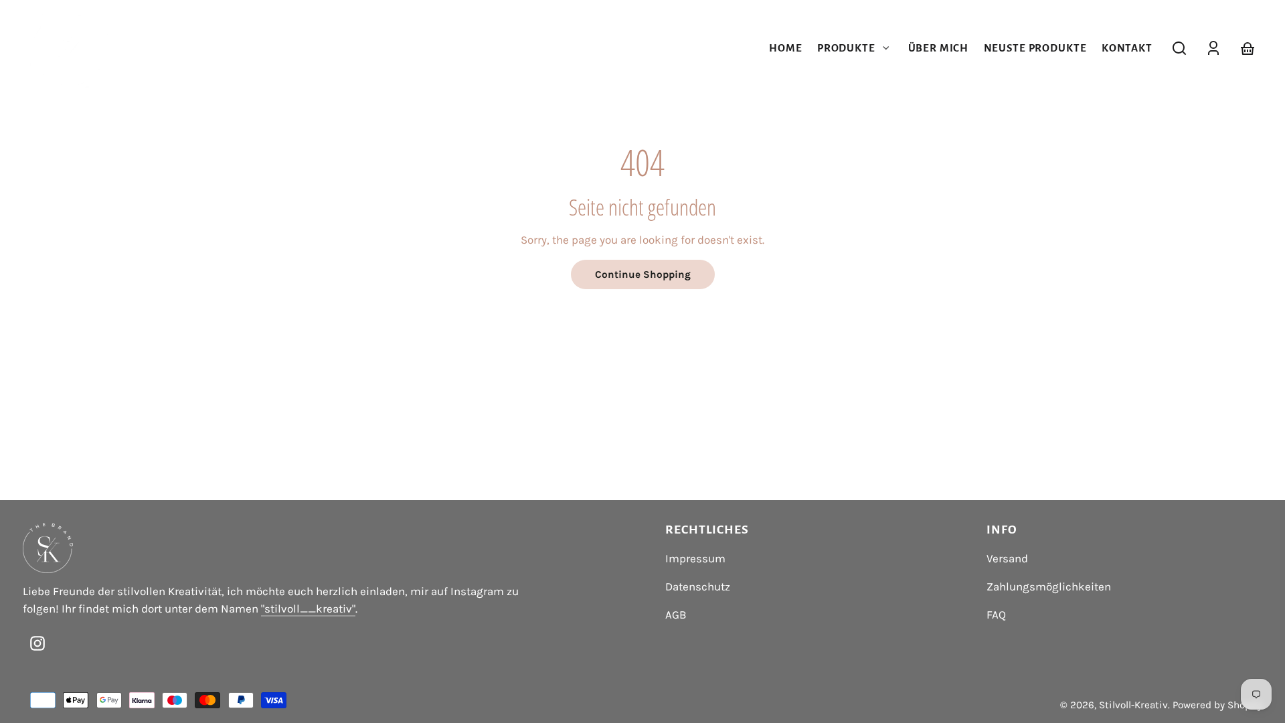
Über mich (938, 48)
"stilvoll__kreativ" (308, 608)
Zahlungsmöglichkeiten (1049, 586)
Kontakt (1127, 48)
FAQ (996, 614)
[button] (1179, 48)
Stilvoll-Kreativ (1133, 705)
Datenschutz (697, 586)
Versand (1007, 558)
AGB (676, 614)
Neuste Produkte (1035, 48)
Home (785, 48)
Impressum (695, 558)
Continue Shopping (643, 274)
